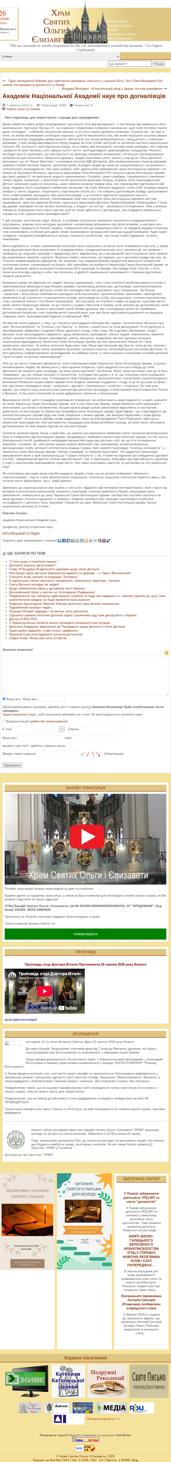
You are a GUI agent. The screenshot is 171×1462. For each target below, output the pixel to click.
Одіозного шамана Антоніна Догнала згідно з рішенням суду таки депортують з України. (73, 615)
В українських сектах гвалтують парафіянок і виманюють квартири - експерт (64, 580)
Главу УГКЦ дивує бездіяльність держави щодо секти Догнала (54, 569)
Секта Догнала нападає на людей (34, 584)
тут (138, 714)
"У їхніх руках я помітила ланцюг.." (34, 561)
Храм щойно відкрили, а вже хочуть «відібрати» (44, 630)
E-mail (6, 729)
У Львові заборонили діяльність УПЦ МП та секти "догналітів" (141, 1197)
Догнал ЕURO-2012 (23, 619)
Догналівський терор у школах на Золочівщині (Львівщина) (52, 592)
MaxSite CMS (59, 1460)
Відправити (12, 765)
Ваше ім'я (12, 699)
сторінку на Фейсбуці (66, 1109)
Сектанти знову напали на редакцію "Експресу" (43, 577)
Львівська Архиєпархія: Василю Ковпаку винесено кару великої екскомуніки (64, 603)
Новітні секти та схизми (23, 109)
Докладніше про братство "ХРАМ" (29, 1154)
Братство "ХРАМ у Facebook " (52, 1148)
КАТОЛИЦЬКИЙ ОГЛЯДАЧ (21, 533)
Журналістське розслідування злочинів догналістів (45, 634)
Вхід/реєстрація (36, 721)
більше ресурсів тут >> (102, 1419)
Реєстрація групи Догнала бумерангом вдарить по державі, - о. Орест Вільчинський (70, 573)
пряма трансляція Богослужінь (132, 1087)
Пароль (73, 729)
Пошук (159, 63)
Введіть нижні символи (18, 753)
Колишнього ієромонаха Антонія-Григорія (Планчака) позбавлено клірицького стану (141, 1302)
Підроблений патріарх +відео (30, 607)
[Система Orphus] (85, 1439)
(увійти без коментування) (49, 721)
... (158, 1230)
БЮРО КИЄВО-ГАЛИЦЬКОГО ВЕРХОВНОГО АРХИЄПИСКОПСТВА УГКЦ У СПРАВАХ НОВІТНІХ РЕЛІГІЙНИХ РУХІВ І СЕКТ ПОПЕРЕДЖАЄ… (141, 1250)
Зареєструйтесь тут (19, 714)
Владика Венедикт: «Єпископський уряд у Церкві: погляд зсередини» (112, 88)
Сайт (68, 738)
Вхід (135, 1460)
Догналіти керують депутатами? (32, 565)
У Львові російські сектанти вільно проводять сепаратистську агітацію (59, 622)
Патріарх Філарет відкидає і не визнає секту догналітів (48, 611)
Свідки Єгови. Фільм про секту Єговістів (37, 638)
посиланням (84, 888)
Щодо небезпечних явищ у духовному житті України (47, 588)
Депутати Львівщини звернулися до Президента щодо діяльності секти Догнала (67, 626)
